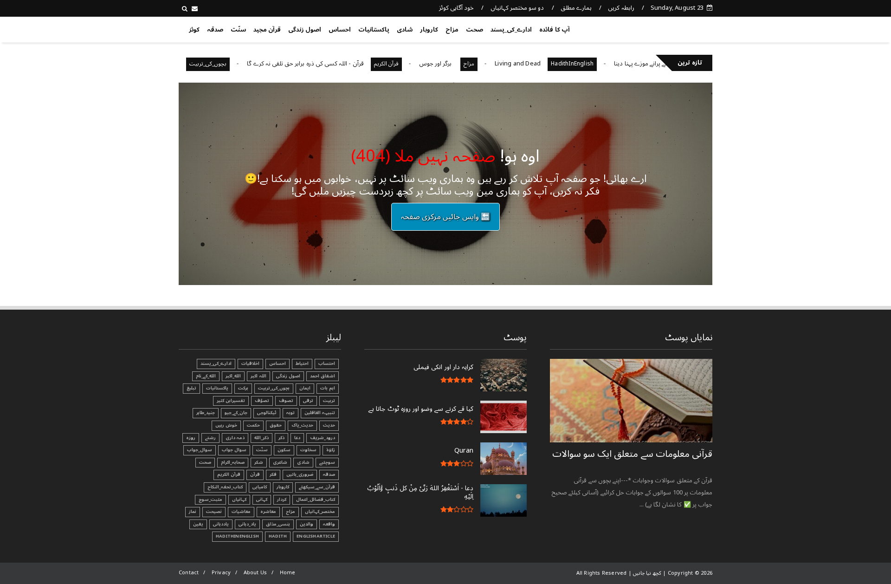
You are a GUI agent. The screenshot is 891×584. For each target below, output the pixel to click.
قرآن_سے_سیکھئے (317, 487)
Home (288, 572)
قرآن (255, 474)
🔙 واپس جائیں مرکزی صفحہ (445, 217)
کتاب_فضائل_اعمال (315, 499)
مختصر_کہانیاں (320, 511)
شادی (405, 29)
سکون (284, 449)
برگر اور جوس (455, 63)
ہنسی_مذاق (278, 524)
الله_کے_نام (206, 376)
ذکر (281, 437)
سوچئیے (327, 462)
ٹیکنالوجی (267, 412)
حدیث (329, 425)
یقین (198, 524)
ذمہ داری (235, 437)
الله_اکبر (233, 376)
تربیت (329, 400)
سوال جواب (234, 449)
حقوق (276, 425)
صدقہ (215, 29)
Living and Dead (537, 63)
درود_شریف (322, 437)
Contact (189, 572)
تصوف (286, 400)
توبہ (290, 412)
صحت (474, 29)
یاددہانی (221, 524)
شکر (258, 462)
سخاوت (308, 449)
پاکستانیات (373, 29)
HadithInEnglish (591, 64)
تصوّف (262, 400)
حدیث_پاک (302, 425)
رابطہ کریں (621, 7)
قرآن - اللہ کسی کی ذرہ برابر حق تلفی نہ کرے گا (324, 63)
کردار (281, 499)
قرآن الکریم (405, 64)
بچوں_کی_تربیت (226, 64)
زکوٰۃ (330, 449)
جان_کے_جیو (236, 412)
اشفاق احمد (322, 376)
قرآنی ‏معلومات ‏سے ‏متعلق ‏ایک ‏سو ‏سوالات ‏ (632, 454)
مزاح (452, 29)
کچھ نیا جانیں (676, 28)
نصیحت (214, 511)
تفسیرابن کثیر (231, 400)
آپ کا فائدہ (554, 29)
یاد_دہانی (247, 524)
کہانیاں (239, 499)
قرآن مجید (267, 29)
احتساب (326, 363)
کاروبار (429, 29)
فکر (273, 474)
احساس (340, 29)
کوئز (194, 29)
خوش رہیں (226, 425)
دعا (297, 437)
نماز (192, 511)
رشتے (210, 437)
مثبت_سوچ (210, 499)
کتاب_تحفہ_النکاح (225, 487)
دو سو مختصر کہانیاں (517, 7)
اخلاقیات (250, 363)
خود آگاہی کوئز (456, 7)
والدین (306, 524)
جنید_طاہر (205, 412)
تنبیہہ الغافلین (319, 412)
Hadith (278, 536)
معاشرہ (268, 511)
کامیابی (259, 487)
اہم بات (327, 388)
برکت (243, 388)
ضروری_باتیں (299, 474)
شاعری (280, 462)
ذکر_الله (261, 437)
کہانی (261, 499)
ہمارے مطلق (576, 7)
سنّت (238, 29)
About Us (255, 572)
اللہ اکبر (258, 376)
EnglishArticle (316, 536)
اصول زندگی (304, 29)
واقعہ (329, 524)
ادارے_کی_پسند (511, 29)
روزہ (190, 437)
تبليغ (191, 388)
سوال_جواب (199, 449)
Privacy (221, 572)
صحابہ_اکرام (233, 462)
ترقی (308, 400)
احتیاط (302, 363)
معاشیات (241, 511)
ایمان (304, 388)
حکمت (253, 425)
